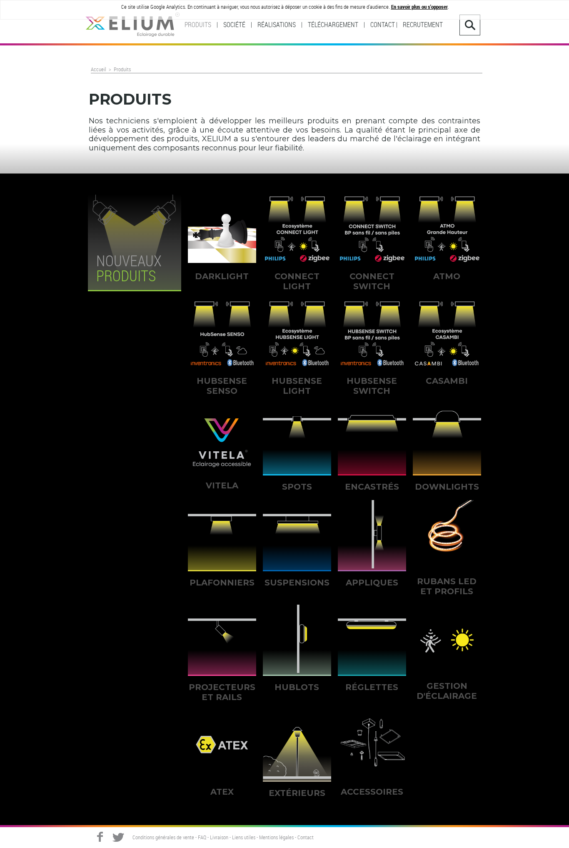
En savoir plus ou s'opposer (419, 6)
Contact (305, 837)
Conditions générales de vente (163, 837)
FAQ (202, 837)
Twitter (118, 837)
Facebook (100, 837)
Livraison (219, 837)
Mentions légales (276, 837)
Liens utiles (243, 837)
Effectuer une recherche (469, 25)
